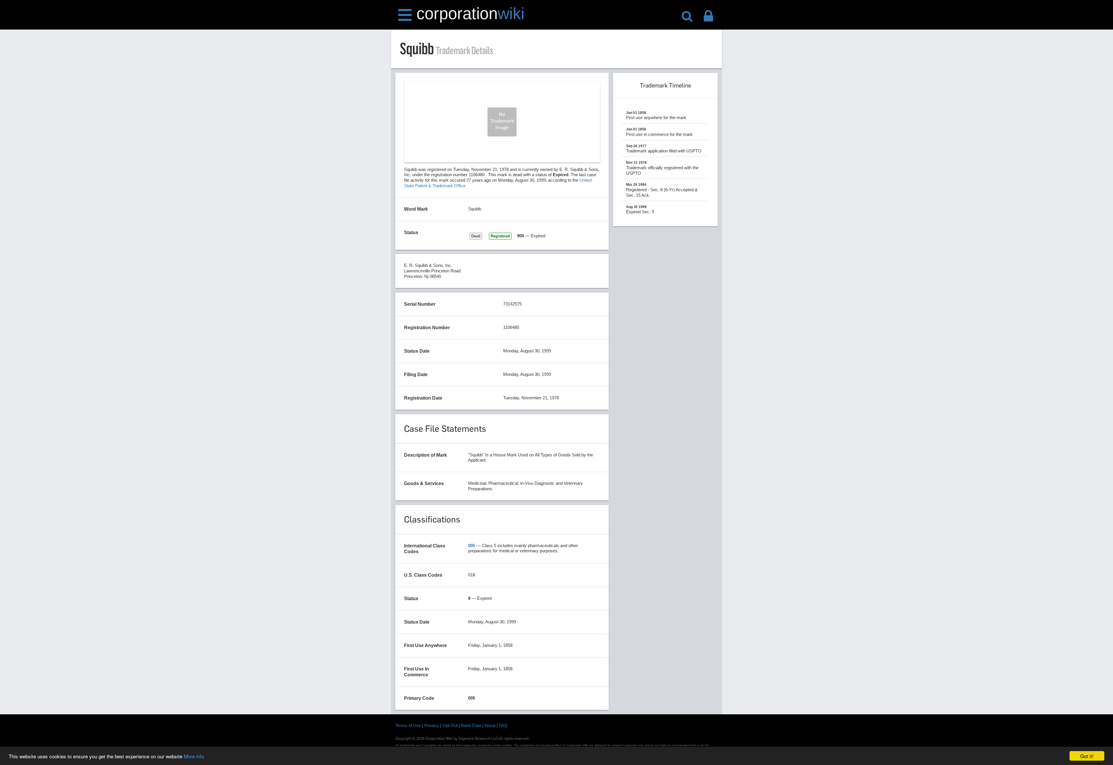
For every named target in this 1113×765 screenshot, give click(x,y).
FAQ (503, 725)
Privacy (431, 725)
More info (194, 756)
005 (471, 545)
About (489, 725)
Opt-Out (450, 725)
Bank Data (471, 725)
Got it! (1087, 755)
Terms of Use (408, 725)
